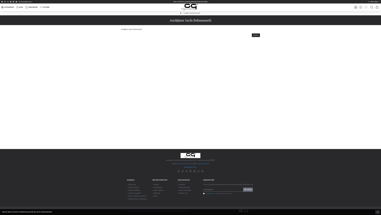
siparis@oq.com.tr (190, 167)
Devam (255, 35)
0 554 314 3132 (203, 164)
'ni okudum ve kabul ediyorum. (218, 193)
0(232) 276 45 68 (184, 164)
